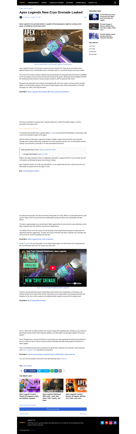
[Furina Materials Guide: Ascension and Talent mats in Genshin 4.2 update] (94, 17)
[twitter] (102, 422)
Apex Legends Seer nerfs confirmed (40, 239)
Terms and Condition (73, 432)
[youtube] (106, 422)
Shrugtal (53, 133)
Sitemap (114, 432)
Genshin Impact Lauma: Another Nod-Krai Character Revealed (107, 36)
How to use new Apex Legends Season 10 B (43, 354)
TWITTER (92, 46)
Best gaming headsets (31, 171)
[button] (115, 2)
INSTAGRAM (93, 54)
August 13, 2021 (42, 154)
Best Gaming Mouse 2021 (37, 300)
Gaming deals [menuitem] (81, 2)
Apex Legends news (29, 350)
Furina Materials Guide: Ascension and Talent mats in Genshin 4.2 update (107, 17)
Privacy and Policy (95, 432)
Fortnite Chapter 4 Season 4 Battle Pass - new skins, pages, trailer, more (108, 26)
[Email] (60, 371)
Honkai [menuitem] (44, 2)
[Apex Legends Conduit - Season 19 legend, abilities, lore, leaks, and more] (76, 385)
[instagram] (111, 422)
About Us (62, 432)
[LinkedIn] (56, 371)
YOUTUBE (92, 49)
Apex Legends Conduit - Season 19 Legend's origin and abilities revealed (29, 396)
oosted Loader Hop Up (67, 354)
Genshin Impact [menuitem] (33, 2)
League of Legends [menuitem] (56, 2)
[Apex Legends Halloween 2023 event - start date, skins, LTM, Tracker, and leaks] (53, 385)
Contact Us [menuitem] (92, 2)
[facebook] (115, 422)
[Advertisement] (53, 108)
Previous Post (24, 413)
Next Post (83, 413)
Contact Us (106, 432)
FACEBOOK (92, 51)
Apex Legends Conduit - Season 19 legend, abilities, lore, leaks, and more (76, 396)
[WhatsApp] (52, 371)
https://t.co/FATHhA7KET (48, 150)
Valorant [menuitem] (69, 2)
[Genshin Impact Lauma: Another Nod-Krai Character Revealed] (94, 36)
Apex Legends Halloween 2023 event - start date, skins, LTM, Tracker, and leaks (52, 397)
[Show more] (64, 371)
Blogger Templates (69, 430)
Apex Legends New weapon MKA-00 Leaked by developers (48, 92)
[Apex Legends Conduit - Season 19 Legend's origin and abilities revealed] (29, 385)
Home (21, 8)
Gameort (64, 358)
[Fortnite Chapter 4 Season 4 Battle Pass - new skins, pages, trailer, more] (94, 26)
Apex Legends (28, 8)
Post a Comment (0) (53, 409)
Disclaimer (85, 432)
